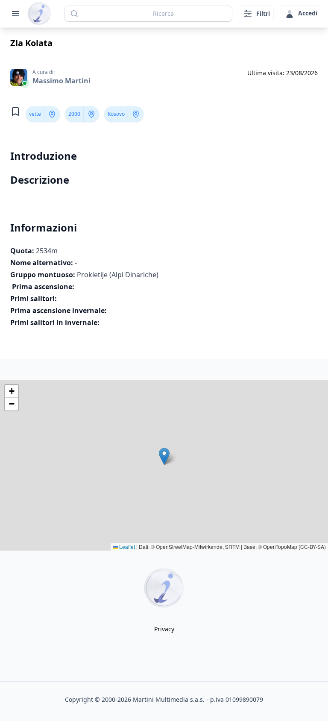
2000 (74, 113)
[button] (164, 456)
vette (35, 113)
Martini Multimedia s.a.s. (169, 699)
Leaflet (126, 546)
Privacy (164, 629)
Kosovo (116, 113)
